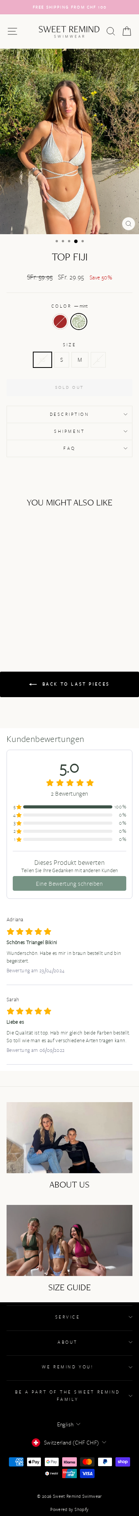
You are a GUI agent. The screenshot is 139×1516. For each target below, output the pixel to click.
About (68, 1342)
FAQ (69, 448)
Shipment (69, 431)
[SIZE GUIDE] (69, 1240)
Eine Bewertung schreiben (69, 883)
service (67, 1317)
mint (78, 321)
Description (70, 414)
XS (42, 359)
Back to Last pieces (75, 684)
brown (60, 321)
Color (69, 306)
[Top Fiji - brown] (26, 615)
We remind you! (67, 1367)
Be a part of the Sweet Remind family (67, 1395)
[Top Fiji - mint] (35, 615)
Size (69, 344)
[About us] (69, 1137)
